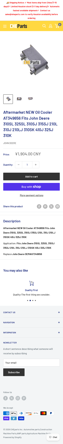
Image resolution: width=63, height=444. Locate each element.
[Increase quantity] (35, 164)
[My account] (50, 26)
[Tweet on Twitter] (51, 206)
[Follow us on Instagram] (18, 398)
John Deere (9, 143)
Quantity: (8, 164)
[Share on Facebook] (39, 206)
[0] (57, 26)
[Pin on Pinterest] (45, 206)
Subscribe (14, 372)
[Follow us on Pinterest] (24, 398)
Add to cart (31, 176)
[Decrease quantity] (18, 164)
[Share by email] (57, 206)
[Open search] (44, 26)
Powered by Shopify (12, 437)
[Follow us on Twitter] (11, 398)
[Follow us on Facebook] (5, 398)
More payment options (31, 195)
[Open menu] (4, 26)
